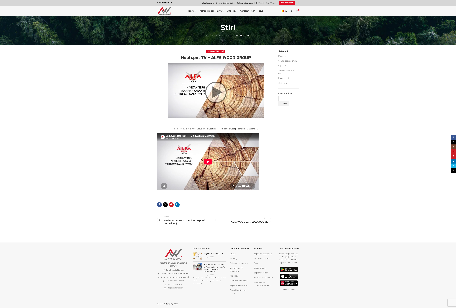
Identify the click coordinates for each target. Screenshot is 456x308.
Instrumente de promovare (236, 269)
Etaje (256, 263)
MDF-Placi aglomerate (263, 278)
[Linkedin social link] (177, 204)
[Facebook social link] (159, 204)
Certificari (282, 83)
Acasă (208, 36)
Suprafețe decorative (263, 254)
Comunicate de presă (216, 51)
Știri (215, 36)
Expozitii (282, 66)
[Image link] (173, 254)
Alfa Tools (234, 276)
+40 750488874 (175, 284)
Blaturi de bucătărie (262, 259)
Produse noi (283, 78)
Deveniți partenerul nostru (238, 291)
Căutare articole (285, 93)
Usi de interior (260, 268)
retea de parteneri (287, 3)
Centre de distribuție (238, 281)
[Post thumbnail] (197, 256)
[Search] (292, 11)
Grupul (233, 254)
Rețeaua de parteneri (239, 286)
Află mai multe (288, 290)
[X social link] (165, 204)
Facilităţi (233, 259)
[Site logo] (164, 11)
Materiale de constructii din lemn (262, 284)
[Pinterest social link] (171, 204)
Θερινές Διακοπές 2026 (213, 254)
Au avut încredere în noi (287, 72)
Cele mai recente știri (239, 263)
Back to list (216, 220)
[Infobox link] (298, 3)
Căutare (284, 103)
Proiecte (282, 56)
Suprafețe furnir (261, 273)
